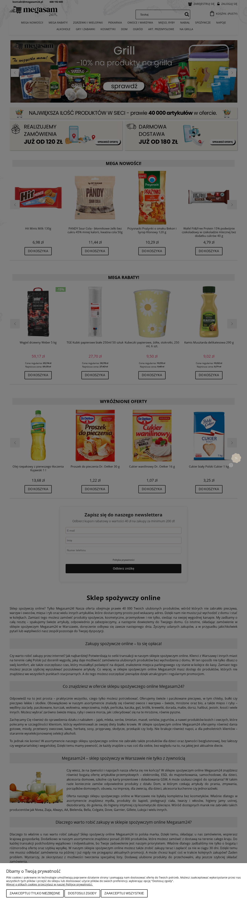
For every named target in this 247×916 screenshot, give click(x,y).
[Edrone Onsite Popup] (123, 458)
